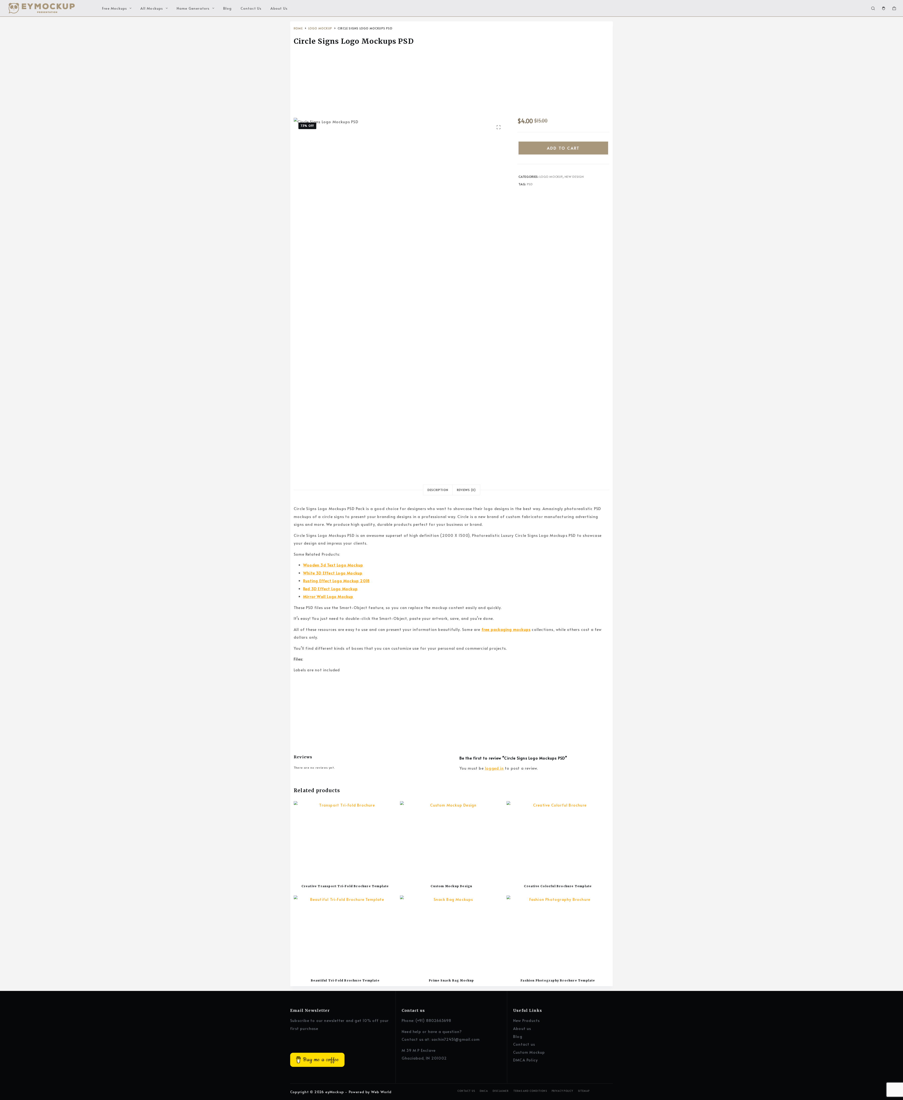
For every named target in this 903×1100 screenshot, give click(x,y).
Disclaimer (501, 1090)
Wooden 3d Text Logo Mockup (333, 564)
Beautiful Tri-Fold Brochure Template (345, 980)
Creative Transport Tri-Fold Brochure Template (345, 886)
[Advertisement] (451, 83)
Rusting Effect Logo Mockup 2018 (336, 580)
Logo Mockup (551, 176)
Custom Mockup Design (451, 886)
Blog (227, 8)
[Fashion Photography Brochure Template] (558, 934)
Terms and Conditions (530, 1090)
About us (522, 1028)
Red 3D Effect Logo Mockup (330, 588)
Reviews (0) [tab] (466, 490)
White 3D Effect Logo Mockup (332, 572)
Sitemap (584, 1090)
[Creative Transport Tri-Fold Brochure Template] (345, 839)
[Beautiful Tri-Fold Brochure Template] (345, 934)
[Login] (883, 8)
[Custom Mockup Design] (451, 839)
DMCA (484, 1090)
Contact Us (251, 8)
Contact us (524, 1044)
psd (530, 184)
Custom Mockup (529, 1052)
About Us (279, 8)
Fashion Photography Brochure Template (558, 980)
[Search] (873, 8)
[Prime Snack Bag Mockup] (451, 934)
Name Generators (193, 8)
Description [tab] (438, 490)
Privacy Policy (562, 1090)
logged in (494, 768)
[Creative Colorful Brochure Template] (558, 839)
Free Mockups (114, 8)
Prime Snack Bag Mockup (451, 980)
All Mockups (151, 8)
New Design (574, 176)
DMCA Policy (525, 1059)
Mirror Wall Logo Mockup (328, 596)
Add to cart (563, 147)
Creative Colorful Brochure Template (558, 886)
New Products (526, 1020)
